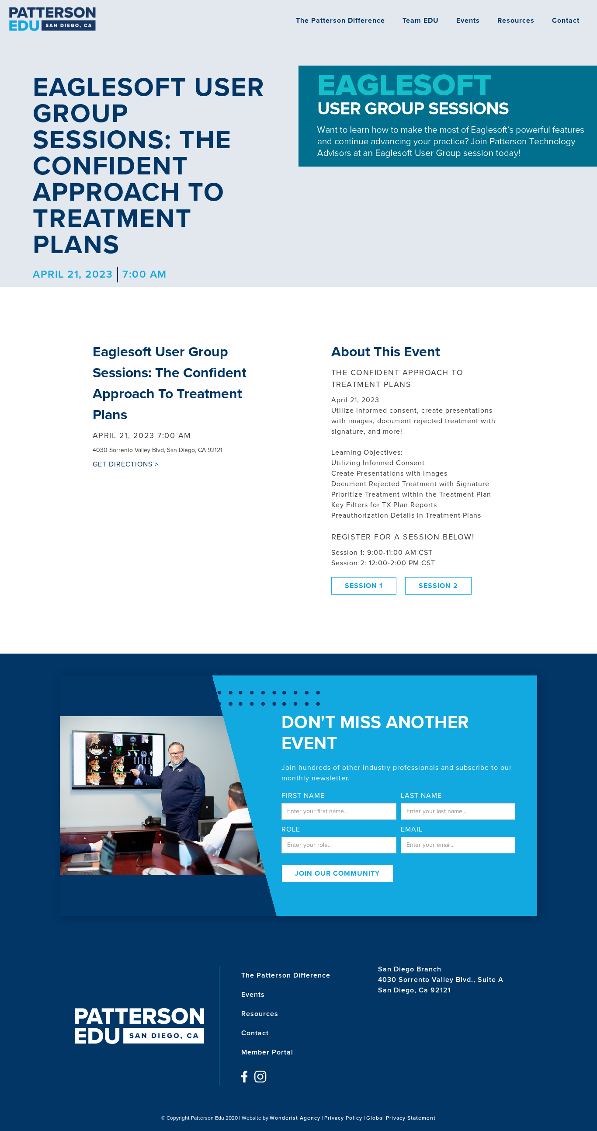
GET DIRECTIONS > (126, 464)
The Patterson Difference (340, 20)
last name (421, 795)
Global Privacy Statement (401, 1118)
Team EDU (421, 20)
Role (290, 829)
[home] (52, 19)
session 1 (364, 585)
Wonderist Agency (295, 1118)
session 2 (438, 585)
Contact (566, 20)
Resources (516, 20)
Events (468, 20)
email (412, 829)
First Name (303, 795)
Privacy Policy (343, 1118)
